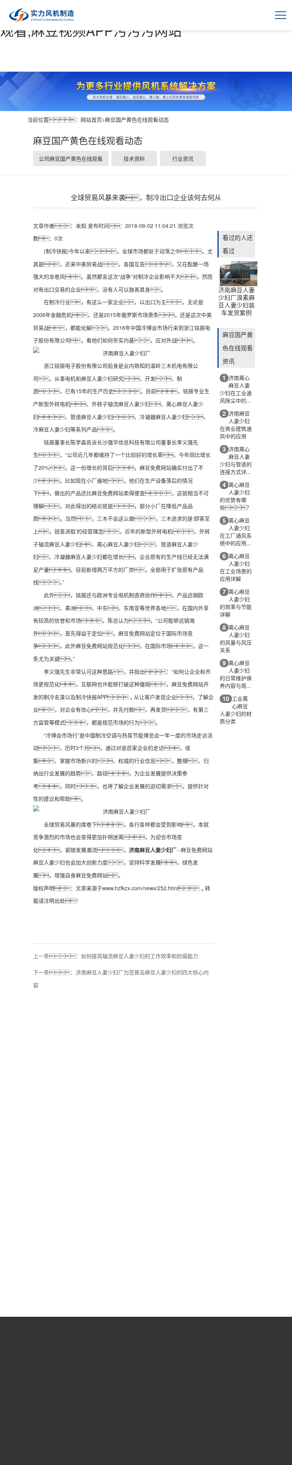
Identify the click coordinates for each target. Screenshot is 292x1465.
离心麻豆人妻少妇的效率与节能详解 (236, 602)
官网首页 (66, 1412)
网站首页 (91, 119)
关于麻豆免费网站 (90, 1416)
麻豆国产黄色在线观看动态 (137, 119)
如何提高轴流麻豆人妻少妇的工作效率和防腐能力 (139, 956)
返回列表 (123, 945)
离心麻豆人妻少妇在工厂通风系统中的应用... (236, 531)
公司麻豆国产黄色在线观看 (71, 158)
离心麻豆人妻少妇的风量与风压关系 (236, 638)
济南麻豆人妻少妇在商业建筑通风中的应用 (236, 424)
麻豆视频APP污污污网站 (185, 1421)
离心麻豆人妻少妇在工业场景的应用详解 (236, 567)
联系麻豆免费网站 (209, 1416)
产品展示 (138, 1412)
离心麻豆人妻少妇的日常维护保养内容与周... (236, 674)
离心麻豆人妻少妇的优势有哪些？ (236, 495)
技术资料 (134, 158)
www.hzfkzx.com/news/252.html (140, 888)
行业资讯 (183, 158)
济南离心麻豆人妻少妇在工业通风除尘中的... (236, 388)
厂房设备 (161, 1412)
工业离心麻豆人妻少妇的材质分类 (236, 709)
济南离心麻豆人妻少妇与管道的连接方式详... (236, 460)
